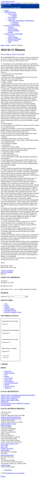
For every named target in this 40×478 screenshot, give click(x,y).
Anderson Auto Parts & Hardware (11, 417)
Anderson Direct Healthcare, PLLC (11, 419)
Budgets (14, 15)
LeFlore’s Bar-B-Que (7, 448)
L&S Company (5, 450)
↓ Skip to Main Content (8, 1)
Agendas (7, 307)
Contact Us (11, 35)
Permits (6, 305)
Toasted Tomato (5, 465)
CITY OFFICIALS (10, 12)
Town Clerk (11, 19)
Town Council (12, 14)
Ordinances (15, 22)
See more (5, 357)
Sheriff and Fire (12, 29)
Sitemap (6, 384)
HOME (6, 10)
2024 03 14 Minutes (7, 270)
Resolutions (15, 24)
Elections (11, 27)
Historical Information (14, 39)
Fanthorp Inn (4, 401)
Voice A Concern (13, 40)
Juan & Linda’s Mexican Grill (9, 443)
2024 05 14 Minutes (7, 272)
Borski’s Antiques (6, 425)
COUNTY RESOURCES (12, 25)
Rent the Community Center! (12, 312)
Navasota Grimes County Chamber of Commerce (15, 403)
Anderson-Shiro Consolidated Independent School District (18, 395)
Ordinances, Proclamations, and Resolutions (21, 20)
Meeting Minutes (9, 309)
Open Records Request (11, 383)
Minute (8, 45)
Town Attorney (12, 17)
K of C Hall (4, 445)
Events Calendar (13, 37)
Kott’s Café (4, 447)
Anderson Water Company (8, 423)
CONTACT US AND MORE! (13, 34)
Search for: (4, 296)
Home (2, 45)
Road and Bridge (6, 405)
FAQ (9, 42)
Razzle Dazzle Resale (7, 455)
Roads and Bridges (13, 30)
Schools (10, 32)
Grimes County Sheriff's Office (10, 400)
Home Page (7, 371)
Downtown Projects (10, 310)
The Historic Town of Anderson (14, 473)
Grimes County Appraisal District (10, 396)
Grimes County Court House (9, 398)
